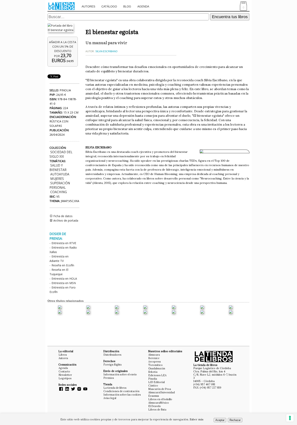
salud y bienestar (58, 167)
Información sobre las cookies (122, 394)
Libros (63, 354)
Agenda (143, 6)
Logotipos (65, 378)
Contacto (64, 371)
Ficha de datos (63, 216)
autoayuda (59, 174)
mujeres (57, 179)
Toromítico (155, 365)
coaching (58, 192)
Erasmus (153, 395)
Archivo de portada (65, 220)
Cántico (153, 385)
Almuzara (154, 354)
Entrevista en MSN (64, 283)
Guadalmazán (156, 368)
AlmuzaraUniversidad (161, 392)
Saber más (196, 419)
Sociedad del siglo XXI (61, 154)
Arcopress (154, 361)
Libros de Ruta (157, 409)
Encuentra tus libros (230, 17)
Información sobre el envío (120, 374)
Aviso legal (109, 398)
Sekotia (152, 371)
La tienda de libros (114, 387)
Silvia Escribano (106, 51)
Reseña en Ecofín (63, 265)
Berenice (153, 358)
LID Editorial (156, 382)
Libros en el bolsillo (160, 399)
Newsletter (65, 374)
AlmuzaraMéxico (158, 402)
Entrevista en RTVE (64, 243)
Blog (127, 6)
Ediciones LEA (157, 375)
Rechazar (235, 420)
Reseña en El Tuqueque (59, 272)
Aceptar (219, 420)
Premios (108, 377)
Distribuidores (112, 354)
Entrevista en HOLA (64, 278)
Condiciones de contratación (121, 391)
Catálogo (109, 6)
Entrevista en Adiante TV (59, 258)
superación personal (60, 185)
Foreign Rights (112, 364)
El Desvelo (154, 406)
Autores (88, 6)
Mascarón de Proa (159, 389)
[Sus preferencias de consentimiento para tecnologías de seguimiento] (290, 418)
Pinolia (152, 378)
